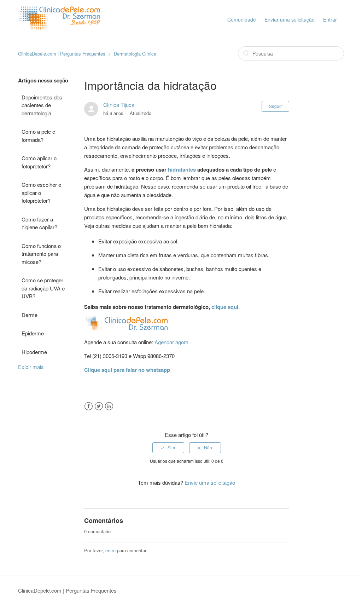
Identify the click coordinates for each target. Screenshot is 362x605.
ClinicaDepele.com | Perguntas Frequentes (61, 53)
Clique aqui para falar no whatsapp (127, 370)
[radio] (168, 447)
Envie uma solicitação (210, 482)
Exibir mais (31, 366)
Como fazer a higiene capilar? (39, 223)
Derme (29, 314)
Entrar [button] (330, 19)
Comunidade (241, 19)
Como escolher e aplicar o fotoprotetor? (41, 192)
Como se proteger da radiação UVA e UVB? (43, 288)
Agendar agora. (172, 342)
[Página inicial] (61, 35)
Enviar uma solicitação (289, 19)
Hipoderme (34, 352)
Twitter (98, 406)
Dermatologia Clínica (135, 53)
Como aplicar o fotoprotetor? (39, 162)
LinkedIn (109, 406)
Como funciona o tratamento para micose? (41, 253)
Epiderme (33, 333)
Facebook (88, 406)
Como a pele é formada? (38, 135)
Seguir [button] (275, 106)
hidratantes (182, 169)
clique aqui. (225, 307)
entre (110, 550)
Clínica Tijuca (118, 104)
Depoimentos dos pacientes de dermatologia (42, 105)
